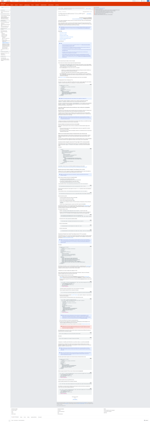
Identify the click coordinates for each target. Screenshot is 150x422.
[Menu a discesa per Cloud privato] (16, 1)
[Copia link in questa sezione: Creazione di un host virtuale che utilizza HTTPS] (78, 270)
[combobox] (136, 1)
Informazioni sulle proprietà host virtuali (65, 38)
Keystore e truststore (63, 39)
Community (59, 410)
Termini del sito (16, 420)
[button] (5, 30)
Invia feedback (89, 13)
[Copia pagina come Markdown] (67, 15)
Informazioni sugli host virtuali (64, 35)
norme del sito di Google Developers (80, 403)
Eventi (12, 411)
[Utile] (90, 11)
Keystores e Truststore (63, 77)
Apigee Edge (3, 3)
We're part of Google (13, 410)
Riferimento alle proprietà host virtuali (68, 237)
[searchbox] (5, 7)
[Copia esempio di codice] (91, 84)
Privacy (12, 420)
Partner (12, 412)
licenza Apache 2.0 (67, 403)
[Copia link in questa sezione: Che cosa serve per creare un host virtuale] (75, 60)
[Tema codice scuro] (90, 84)
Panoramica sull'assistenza (61, 411)
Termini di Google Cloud (21, 420)
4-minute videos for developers (108, 411)
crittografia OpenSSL (86, 205)
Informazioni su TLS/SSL (63, 32)
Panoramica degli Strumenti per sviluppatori (109, 410)
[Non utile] (91, 11)
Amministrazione (64, 11)
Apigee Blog (105, 412)
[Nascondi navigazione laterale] (9, 420)
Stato (58, 412)
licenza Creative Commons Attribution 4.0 (83, 402)
